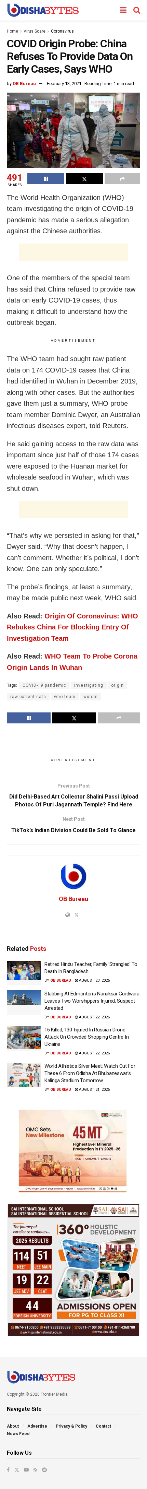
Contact (103, 1426)
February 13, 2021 (64, 83)
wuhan (90, 696)
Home (12, 31)
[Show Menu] (123, 10)
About (13, 1426)
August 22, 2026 (94, 1017)
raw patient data (28, 696)
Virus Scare (34, 31)
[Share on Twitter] (84, 178)
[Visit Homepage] (43, 10)
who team (65, 696)
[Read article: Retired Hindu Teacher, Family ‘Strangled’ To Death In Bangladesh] (24, 973)
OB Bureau (24, 83)
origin (117, 685)
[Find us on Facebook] (8, 1470)
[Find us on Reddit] (44, 1470)
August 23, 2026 (94, 980)
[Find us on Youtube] (26, 1470)
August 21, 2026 (94, 1089)
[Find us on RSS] (35, 1470)
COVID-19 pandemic (44, 685)
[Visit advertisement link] (73, 1151)
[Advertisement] (73, 252)
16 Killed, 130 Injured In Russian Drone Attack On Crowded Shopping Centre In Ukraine (86, 1037)
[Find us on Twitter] (16, 1470)
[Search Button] (136, 10)
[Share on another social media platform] (122, 178)
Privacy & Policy (71, 1426)
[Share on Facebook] (45, 178)
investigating (88, 685)
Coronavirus (62, 31)
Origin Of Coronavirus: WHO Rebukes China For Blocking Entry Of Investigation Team (72, 627)
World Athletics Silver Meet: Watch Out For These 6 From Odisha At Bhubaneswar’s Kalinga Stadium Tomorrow (89, 1073)
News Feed (18, 1433)
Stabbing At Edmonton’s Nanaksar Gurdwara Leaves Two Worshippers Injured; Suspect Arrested (91, 1001)
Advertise (37, 1426)
